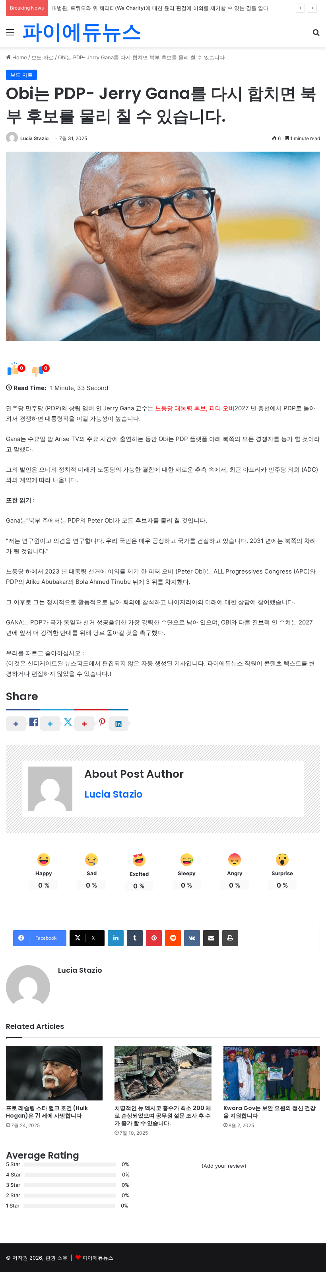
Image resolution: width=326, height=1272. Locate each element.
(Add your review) (224, 1166)
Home (19, 57)
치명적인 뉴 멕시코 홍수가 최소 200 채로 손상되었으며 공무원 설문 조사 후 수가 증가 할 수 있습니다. (162, 1115)
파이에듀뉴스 (97, 1257)
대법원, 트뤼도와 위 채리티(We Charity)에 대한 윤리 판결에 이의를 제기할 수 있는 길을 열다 (160, 8)
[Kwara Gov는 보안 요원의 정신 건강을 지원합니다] (271, 1073)
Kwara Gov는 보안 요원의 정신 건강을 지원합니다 (269, 1112)
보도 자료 (42, 57)
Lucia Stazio (34, 138)
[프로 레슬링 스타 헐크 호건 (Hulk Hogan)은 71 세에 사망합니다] (54, 1073)
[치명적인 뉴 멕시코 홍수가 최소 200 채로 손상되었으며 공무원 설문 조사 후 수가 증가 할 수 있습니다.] (162, 1073)
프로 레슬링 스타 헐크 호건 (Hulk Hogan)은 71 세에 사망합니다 (47, 1112)
